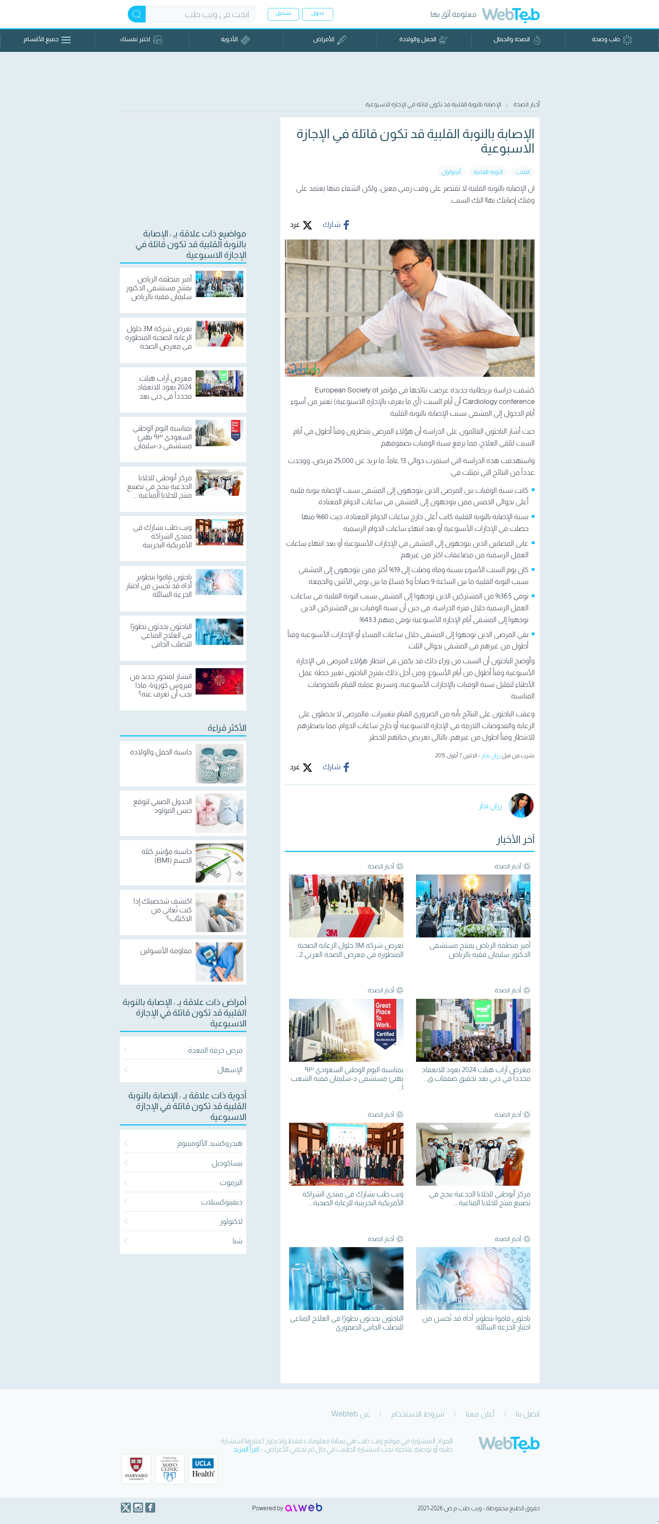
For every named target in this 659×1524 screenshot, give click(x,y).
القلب (523, 172)
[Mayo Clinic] (170, 1469)
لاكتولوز (231, 1221)
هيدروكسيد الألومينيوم (210, 1143)
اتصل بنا (528, 1414)
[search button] (137, 14)
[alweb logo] (303, 1508)
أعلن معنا (480, 1414)
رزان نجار (490, 755)
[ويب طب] (511, 16)
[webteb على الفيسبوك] (150, 1508)
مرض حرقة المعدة (215, 1050)
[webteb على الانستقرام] (138, 1508)
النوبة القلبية (488, 172)
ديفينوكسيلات (222, 1202)
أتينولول (451, 172)
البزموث (231, 1182)
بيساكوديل (227, 1163)
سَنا (238, 1241)
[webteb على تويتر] (126, 1508)
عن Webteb (350, 1414)
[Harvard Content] (136, 1469)
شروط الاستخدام (417, 1414)
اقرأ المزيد (246, 1449)
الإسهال (230, 1070)
